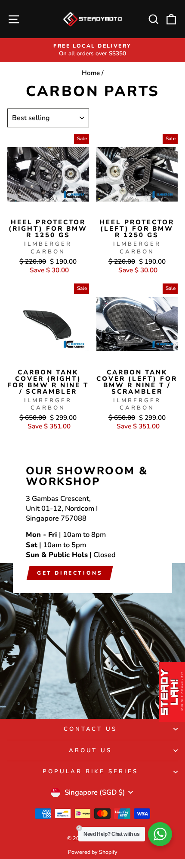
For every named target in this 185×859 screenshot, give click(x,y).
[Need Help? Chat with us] (160, 834)
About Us (90, 750)
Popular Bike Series (91, 771)
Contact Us (90, 729)
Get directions (69, 573)
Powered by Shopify (92, 852)
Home (91, 73)
